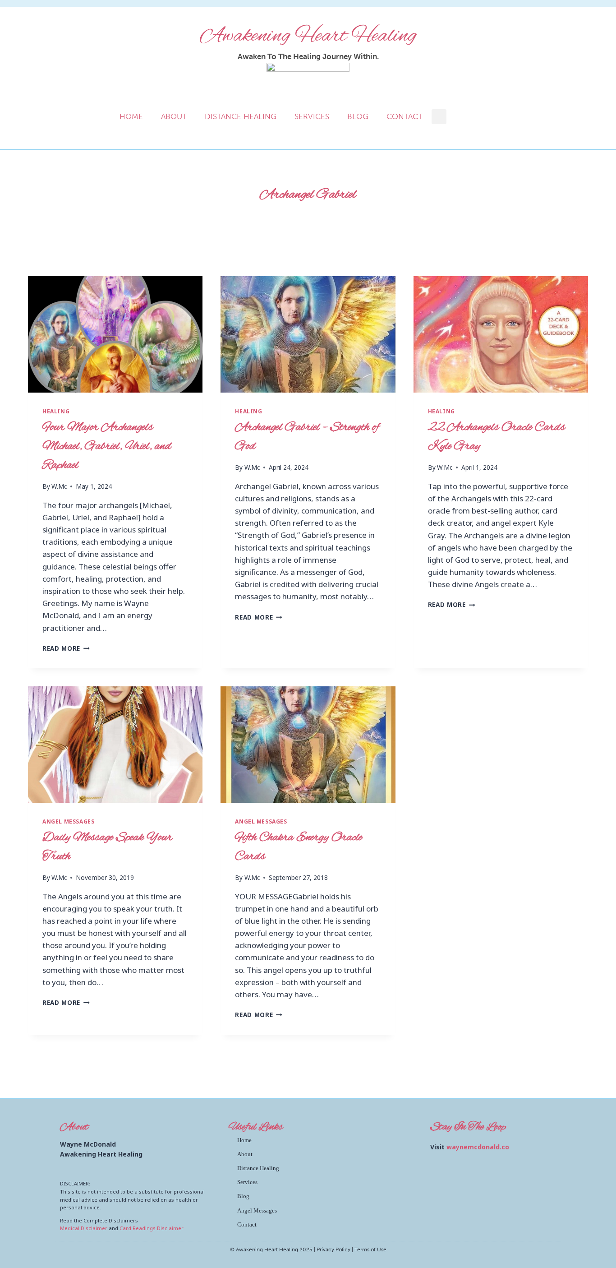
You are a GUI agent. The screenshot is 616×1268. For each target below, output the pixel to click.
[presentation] (115, 334)
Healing (55, 411)
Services (311, 116)
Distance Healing (240, 116)
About (174, 116)
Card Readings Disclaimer (152, 1228)
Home (131, 116)
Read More (66, 648)
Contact (404, 116)
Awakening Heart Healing (308, 36)
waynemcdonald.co (477, 1147)
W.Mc (59, 486)
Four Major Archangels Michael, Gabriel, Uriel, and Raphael (106, 446)
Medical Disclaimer (83, 1228)
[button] (439, 116)
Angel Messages (68, 821)
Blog (357, 116)
